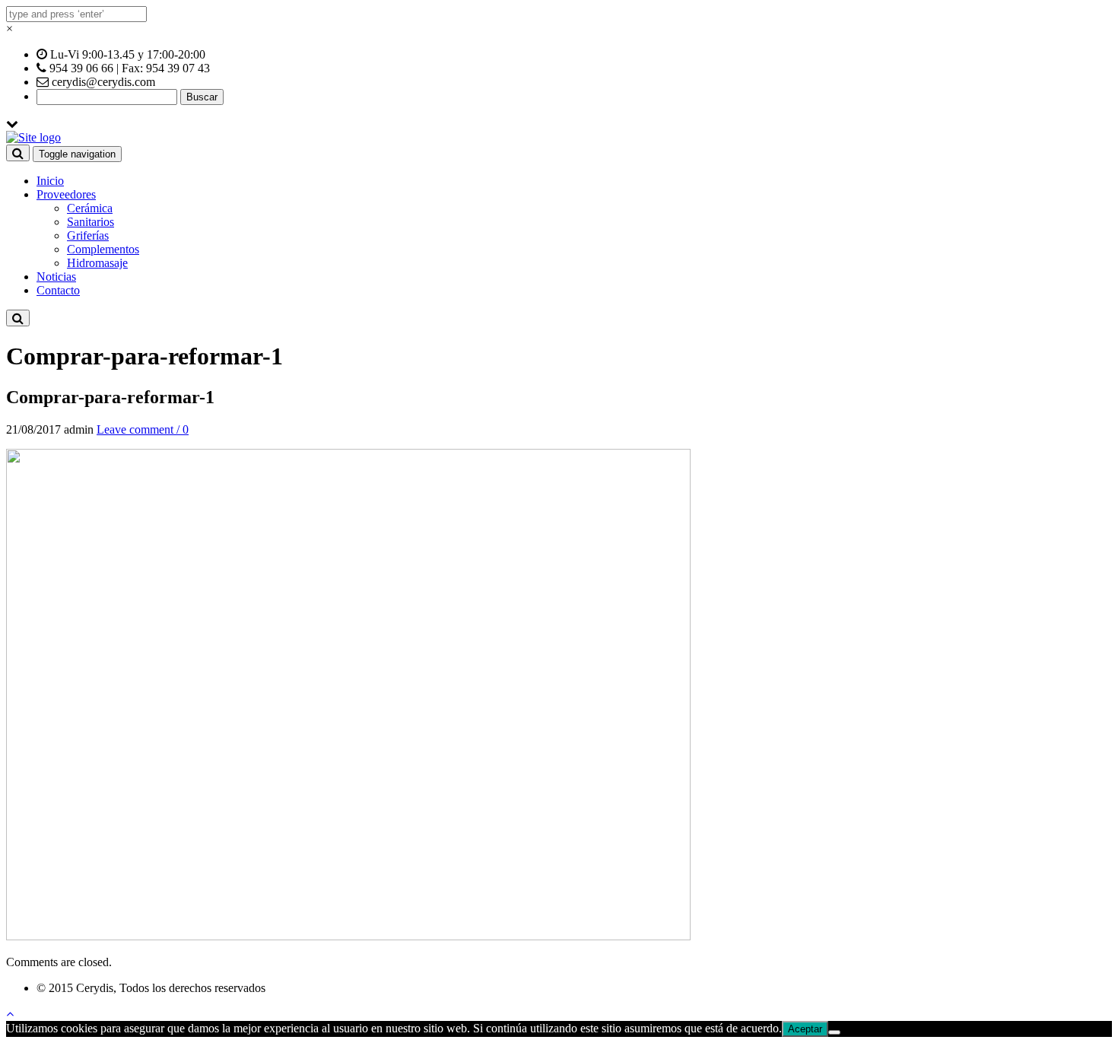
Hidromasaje (97, 262)
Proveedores (66, 194)
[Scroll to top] (10, 1013)
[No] (834, 1032)
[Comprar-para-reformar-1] (348, 936)
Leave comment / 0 (143, 429)
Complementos (103, 249)
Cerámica (90, 208)
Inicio (50, 180)
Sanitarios (90, 221)
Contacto (58, 290)
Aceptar (805, 1029)
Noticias (56, 276)
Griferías (88, 235)
